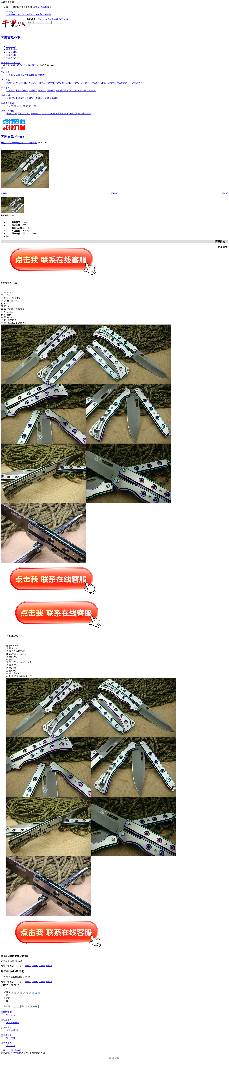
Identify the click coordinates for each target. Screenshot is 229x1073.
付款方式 (10, 58)
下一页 (42, 965)
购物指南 (7, 1012)
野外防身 (5, 72)
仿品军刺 (51, 83)
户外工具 (73, 113)
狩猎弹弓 (42, 75)
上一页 (35, 965)
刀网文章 (7, 136)
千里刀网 (15, 1053)
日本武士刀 (86, 83)
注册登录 (10, 1015)
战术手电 (57, 113)
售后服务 (7, 1020)
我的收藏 (37, 14)
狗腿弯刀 (10, 55)
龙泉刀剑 (29, 98)
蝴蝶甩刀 (32, 65)
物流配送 (7, 1035)
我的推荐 (46, 14)
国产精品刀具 (136, 83)
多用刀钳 (82, 90)
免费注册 (45, 7)
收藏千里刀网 (7, 2)
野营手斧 (112, 83)
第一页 (28, 965)
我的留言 (28, 14)
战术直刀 (10, 83)
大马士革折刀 (22, 90)
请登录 (36, 7)
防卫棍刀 (69, 83)
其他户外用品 (7, 111)
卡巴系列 (24, 106)
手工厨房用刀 (123, 83)
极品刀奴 (60, 83)
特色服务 (7, 1043)
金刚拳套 (91, 90)
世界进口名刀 (7, 103)
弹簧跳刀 (51, 90)
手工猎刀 (96, 83)
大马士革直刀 (22, 83)
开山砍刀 (33, 83)
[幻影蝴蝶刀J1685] (25, 191)
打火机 (65, 113)
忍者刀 (104, 83)
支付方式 (7, 1027)
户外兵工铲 (11, 113)
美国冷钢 (33, 106)
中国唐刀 (10, 52)
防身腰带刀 (36, 113)
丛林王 (50, 19)
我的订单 (19, 14)
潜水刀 (77, 83)
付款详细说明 (12, 1030)
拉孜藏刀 (44, 98)
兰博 (66, 19)
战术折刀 (10, 90)
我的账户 (10, 12)
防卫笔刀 (42, 90)
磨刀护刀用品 (84, 113)
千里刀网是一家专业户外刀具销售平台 (19, 142)
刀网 (8, 44)
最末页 (49, 965)
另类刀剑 (53, 98)
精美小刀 (21, 65)
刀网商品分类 (10, 38)
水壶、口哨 (47, 113)
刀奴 (40, 19)
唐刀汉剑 (10, 98)
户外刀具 (5, 80)
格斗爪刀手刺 (62, 90)
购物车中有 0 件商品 (10, 62)
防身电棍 (10, 49)
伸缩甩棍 (20, 75)
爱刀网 (18, 1050)
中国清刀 (20, 98)
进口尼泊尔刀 (12, 106)
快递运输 (10, 1038)
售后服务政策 (12, 1022)
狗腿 (56, 19)
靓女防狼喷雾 (31, 75)
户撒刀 (37, 98)
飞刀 (61, 19)
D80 (45, 19)
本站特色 (10, 1045)
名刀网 (10, 1050)
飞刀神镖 (73, 90)
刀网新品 (10, 46)
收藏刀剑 (5, 95)
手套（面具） (24, 113)
